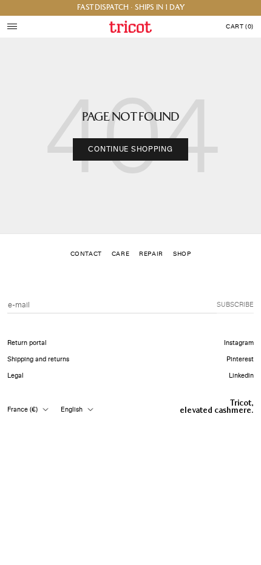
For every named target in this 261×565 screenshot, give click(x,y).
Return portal (27, 343)
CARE (120, 254)
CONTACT (86, 254)
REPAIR (151, 254)
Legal (15, 375)
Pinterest (240, 359)
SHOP (182, 254)
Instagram (239, 343)
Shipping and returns (38, 359)
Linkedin (241, 375)
